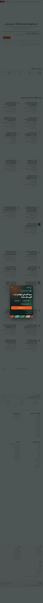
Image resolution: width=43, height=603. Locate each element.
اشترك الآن (20, 307)
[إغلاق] (12, 287)
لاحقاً (12, 313)
